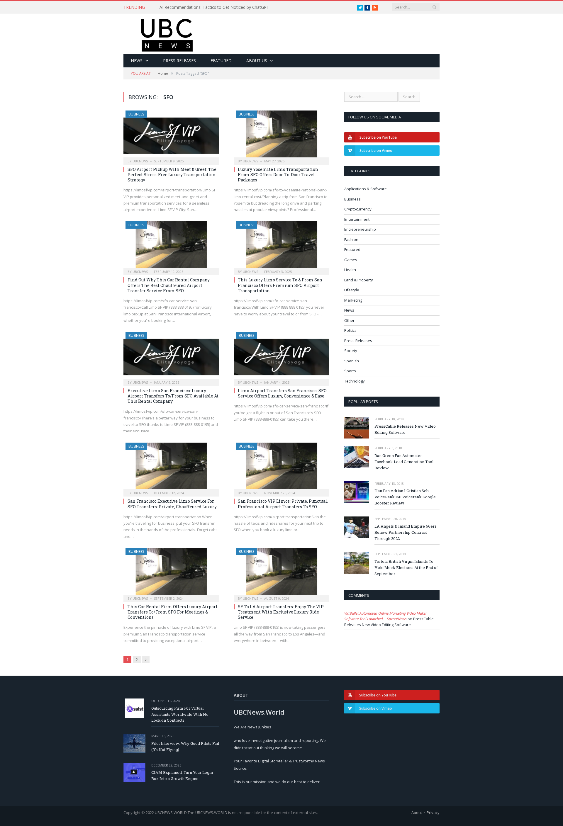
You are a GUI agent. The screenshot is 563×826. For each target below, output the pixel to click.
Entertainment (356, 219)
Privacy (433, 812)
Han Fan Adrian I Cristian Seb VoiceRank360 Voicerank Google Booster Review (405, 497)
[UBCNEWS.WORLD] (167, 33)
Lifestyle (351, 290)
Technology (354, 381)
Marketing (353, 300)
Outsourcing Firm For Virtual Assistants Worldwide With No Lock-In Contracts (179, 714)
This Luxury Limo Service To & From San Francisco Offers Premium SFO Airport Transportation (280, 285)
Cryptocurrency (358, 209)
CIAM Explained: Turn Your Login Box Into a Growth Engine (182, 775)
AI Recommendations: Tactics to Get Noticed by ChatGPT (214, 7)
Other (349, 320)
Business (136, 114)
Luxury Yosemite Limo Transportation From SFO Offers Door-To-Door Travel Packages (278, 174)
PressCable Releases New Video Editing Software (405, 429)
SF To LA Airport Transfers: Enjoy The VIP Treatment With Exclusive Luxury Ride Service (281, 612)
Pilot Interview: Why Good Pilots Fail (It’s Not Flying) (185, 746)
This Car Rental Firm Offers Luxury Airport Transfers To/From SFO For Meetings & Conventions (173, 612)
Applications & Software (365, 188)
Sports (350, 370)
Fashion (351, 239)
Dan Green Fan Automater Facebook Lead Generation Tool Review (403, 461)
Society (350, 350)
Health (350, 269)
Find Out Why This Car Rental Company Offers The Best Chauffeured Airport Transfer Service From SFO (169, 285)
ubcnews (140, 161)
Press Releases (179, 60)
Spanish (351, 360)
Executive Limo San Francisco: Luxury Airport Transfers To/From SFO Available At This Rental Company (173, 396)
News (137, 60)
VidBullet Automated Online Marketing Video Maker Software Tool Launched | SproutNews (385, 616)
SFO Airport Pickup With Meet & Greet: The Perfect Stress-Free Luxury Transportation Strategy (172, 174)
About (416, 812)
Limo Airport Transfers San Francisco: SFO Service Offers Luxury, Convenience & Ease (282, 393)
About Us (256, 60)
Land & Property (358, 280)
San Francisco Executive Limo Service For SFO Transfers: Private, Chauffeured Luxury (172, 503)
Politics (350, 330)
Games (350, 259)
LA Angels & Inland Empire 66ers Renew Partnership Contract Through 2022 (405, 532)
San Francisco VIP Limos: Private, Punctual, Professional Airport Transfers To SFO (283, 503)
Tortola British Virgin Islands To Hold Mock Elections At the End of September (406, 567)
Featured (221, 60)
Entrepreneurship (360, 229)
